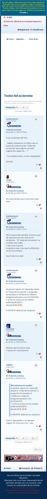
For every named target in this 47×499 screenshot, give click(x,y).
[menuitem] (9, 17)
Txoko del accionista (18, 95)
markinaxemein (12, 119)
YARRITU (9, 365)
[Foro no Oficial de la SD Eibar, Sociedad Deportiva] (23, 458)
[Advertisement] (23, 68)
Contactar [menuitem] (25, 468)
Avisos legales (33, 492)
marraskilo (10, 329)
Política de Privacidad (17, 492)
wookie (8, 180)
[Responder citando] (36, 119)
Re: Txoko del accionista (15, 191)
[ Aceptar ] (24, 12)
